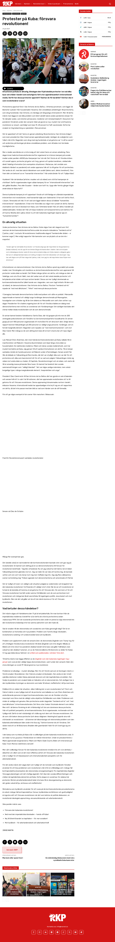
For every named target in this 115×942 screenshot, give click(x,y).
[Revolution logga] (7, 3)
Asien (92, 101)
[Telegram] (15, 33)
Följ (109, 22)
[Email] (25, 33)
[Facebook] (4, 33)
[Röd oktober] (81, 932)
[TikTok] (63, 932)
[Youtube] (75, 932)
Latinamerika (16, 13)
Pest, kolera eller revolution (14, 893)
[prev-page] (3, 900)
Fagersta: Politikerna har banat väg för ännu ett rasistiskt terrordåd (62, 892)
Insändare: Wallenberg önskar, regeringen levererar (38, 892)
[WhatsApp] (20, 33)
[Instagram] (39, 932)
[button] (110, 4)
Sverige (93, 51)
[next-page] (7, 900)
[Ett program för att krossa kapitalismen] (84, 54)
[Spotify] (51, 932)
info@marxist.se (62, 926)
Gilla (109, 17)
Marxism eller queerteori (12, 858)
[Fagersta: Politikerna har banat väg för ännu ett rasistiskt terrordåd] (62, 884)
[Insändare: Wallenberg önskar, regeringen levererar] (38, 884)
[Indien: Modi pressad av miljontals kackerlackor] (84, 104)
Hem (4, 10)
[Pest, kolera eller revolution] (14, 884)
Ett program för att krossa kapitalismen (99, 55)
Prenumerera (106, 36)
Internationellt (17, 10)
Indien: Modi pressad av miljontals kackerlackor (100, 105)
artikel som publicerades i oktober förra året (47, 653)
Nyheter (9, 10)
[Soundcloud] (45, 932)
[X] (10, 33)
